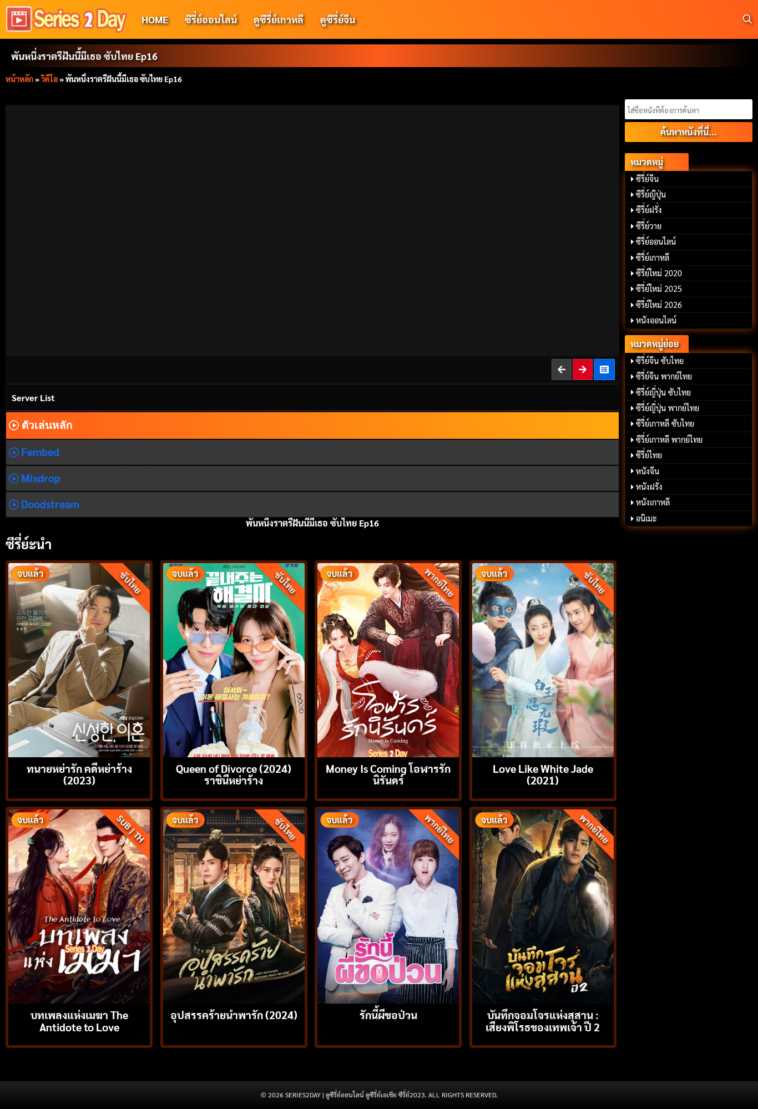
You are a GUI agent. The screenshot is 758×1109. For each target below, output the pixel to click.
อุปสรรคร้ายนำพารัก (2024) (233, 1014)
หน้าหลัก (19, 79)
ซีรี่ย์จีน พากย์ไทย (664, 376)
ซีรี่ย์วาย (648, 226)
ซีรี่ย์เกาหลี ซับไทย (665, 423)
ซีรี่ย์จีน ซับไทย (660, 361)
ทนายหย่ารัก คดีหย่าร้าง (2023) (79, 774)
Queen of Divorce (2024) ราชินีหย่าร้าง (233, 774)
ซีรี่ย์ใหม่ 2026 (659, 305)
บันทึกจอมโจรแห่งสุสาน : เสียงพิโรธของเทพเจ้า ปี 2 (543, 1020)
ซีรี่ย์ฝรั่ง (649, 210)
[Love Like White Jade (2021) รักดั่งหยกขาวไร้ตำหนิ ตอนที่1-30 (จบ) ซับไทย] (543, 659)
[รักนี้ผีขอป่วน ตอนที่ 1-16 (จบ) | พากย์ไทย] (388, 905)
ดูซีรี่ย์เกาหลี (279, 19)
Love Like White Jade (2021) (543, 774)
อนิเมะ (646, 518)
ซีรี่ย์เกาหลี (652, 257)
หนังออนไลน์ (656, 320)
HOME (155, 19)
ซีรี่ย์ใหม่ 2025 (659, 288)
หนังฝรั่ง (649, 487)
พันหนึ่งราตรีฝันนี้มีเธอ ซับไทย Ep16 (84, 55)
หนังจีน (647, 471)
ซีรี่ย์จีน (647, 179)
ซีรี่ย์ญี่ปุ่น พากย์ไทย (667, 408)
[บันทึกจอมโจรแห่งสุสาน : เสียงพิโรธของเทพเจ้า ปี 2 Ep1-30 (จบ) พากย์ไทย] (543, 905)
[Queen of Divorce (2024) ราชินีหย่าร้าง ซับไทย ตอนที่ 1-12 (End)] (234, 659)
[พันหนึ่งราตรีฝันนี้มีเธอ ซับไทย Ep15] (562, 369)
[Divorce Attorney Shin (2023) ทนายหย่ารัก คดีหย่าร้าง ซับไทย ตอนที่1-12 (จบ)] (79, 659)
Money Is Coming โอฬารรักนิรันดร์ (388, 774)
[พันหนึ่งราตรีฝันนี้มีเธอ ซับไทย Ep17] (583, 369)
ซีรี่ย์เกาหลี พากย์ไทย (669, 439)
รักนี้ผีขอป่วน (388, 1014)
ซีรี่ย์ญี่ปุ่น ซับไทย (663, 392)
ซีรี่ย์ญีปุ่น (651, 194)
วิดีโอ (49, 79)
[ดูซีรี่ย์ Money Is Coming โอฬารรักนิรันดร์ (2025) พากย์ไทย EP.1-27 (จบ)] (388, 659)
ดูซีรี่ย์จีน (337, 19)
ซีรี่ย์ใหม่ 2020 (659, 273)
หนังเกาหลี (653, 502)
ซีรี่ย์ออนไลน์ (211, 19)
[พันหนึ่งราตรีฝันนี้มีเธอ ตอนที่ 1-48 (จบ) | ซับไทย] (605, 369)
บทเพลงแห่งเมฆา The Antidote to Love (79, 1020)
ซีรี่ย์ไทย (649, 455)
